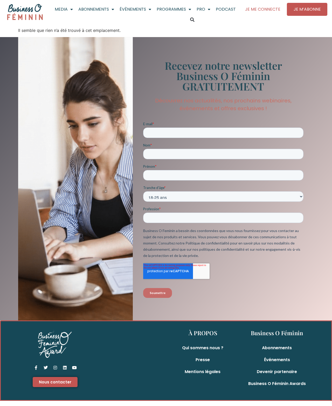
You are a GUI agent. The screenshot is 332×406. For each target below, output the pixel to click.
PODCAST (226, 9)
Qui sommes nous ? (202, 348)
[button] (192, 20)
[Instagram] (55, 367)
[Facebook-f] (36, 367)
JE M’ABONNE (307, 9)
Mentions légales (202, 372)
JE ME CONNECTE (262, 9)
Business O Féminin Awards (277, 384)
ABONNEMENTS (93, 9)
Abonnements (277, 348)
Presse (203, 360)
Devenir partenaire (277, 372)
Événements (277, 360)
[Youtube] (74, 367)
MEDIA (61, 9)
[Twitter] (46, 367)
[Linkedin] (65, 367)
